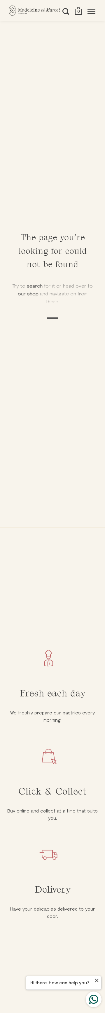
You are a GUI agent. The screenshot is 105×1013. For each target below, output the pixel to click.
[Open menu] (91, 11)
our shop (28, 293)
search (35, 286)
